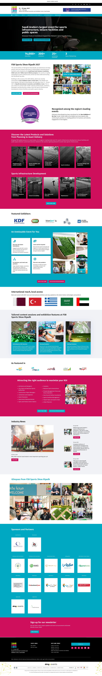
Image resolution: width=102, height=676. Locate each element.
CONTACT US (39, 667)
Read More (14, 459)
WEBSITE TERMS (60, 667)
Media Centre (58, 15)
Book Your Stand (34, 647)
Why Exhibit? (33, 645)
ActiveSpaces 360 (47, 15)
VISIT (23, 15)
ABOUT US (29, 667)
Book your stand (27, 39)
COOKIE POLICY (53, 667)
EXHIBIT (16, 15)
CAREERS (34, 667)
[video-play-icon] (72, 79)
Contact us (80, 644)
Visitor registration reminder (41, 39)
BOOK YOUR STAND (16, 93)
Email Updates (34, 631)
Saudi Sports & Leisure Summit (34, 15)
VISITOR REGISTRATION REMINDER (31, 93)
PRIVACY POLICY (46, 667)
